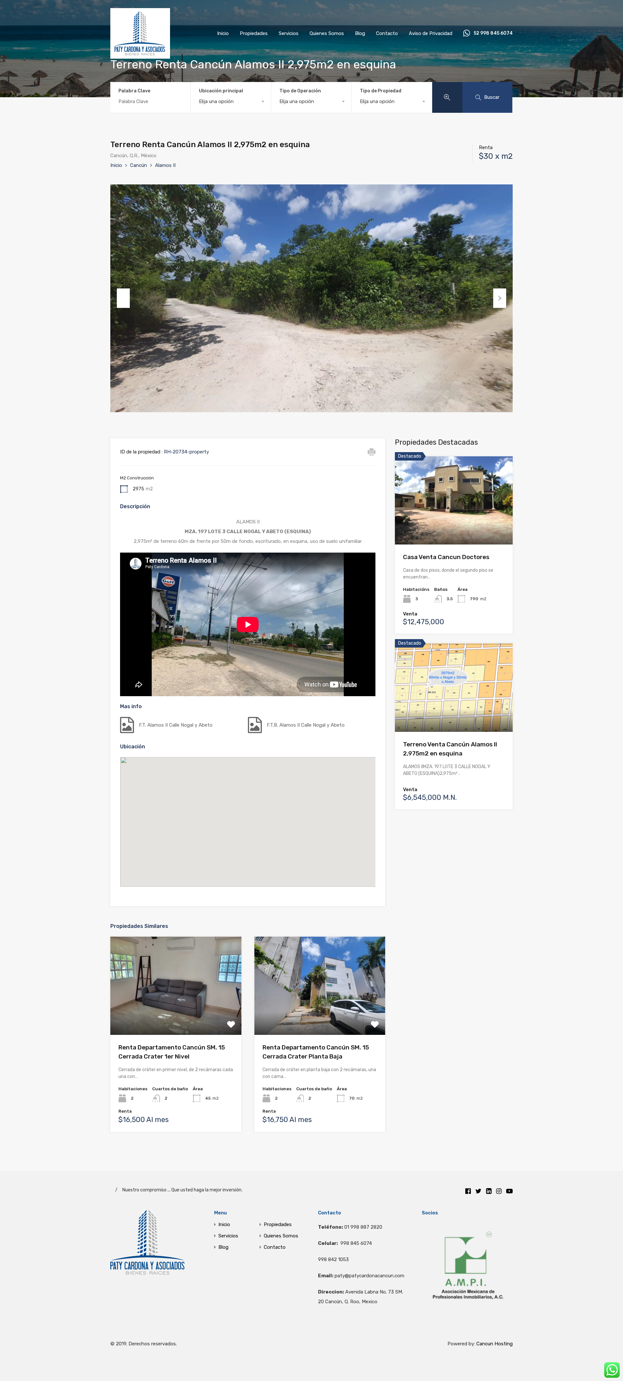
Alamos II (165, 165)
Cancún (138, 165)
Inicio (223, 33)
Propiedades (254, 33)
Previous (123, 298)
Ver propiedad (176, 1015)
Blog (360, 33)
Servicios (289, 33)
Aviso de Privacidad (430, 33)
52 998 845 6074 (493, 33)
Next (499, 298)
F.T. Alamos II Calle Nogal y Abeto (176, 725)
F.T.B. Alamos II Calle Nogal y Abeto (306, 725)
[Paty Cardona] (140, 56)
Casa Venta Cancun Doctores (446, 557)
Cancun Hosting (494, 1344)
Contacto (387, 33)
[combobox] (231, 101)
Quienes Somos (327, 33)
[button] (248, 813)
